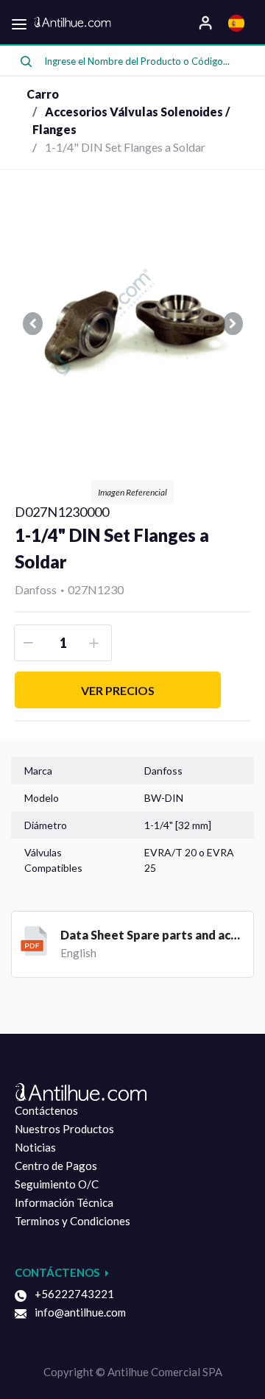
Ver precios (118, 690)
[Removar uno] (30, 642)
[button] (32, 323)
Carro (42, 94)
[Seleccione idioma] (238, 22)
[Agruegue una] (96, 642)
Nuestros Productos (64, 1128)
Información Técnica (64, 1202)
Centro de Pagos (56, 1165)
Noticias (35, 1147)
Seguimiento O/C (57, 1184)
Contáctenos (46, 1110)
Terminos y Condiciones (72, 1220)
